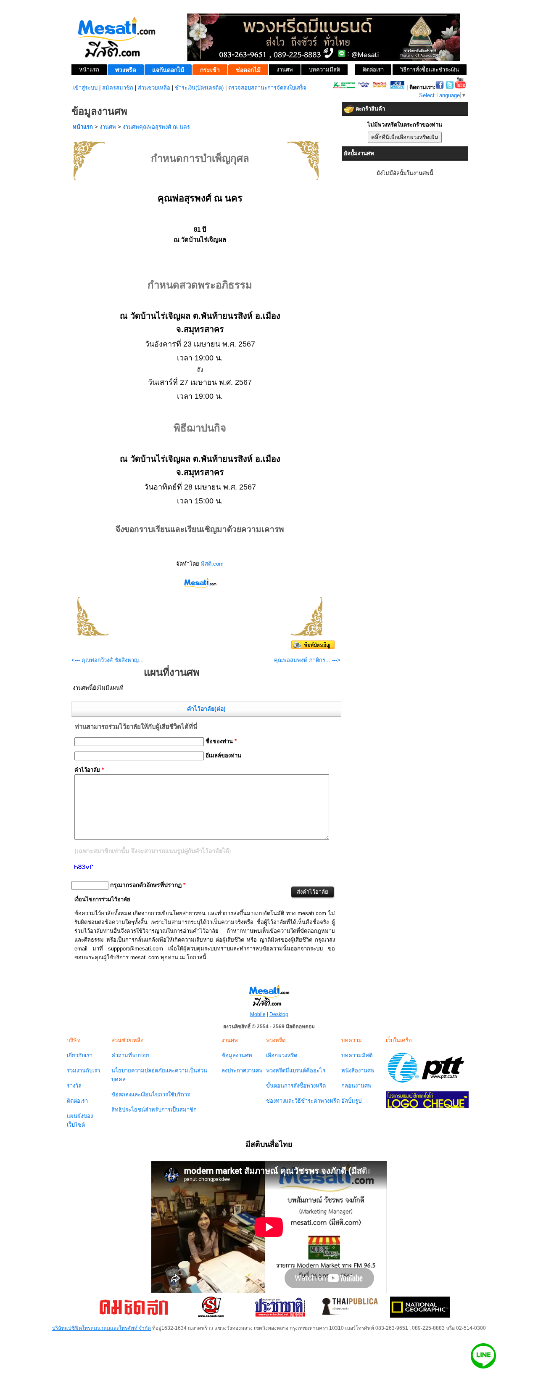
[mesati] (269, 995)
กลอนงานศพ (356, 1086)
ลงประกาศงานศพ (242, 1070)
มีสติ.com (212, 564)
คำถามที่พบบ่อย (130, 1055)
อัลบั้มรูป (351, 1101)
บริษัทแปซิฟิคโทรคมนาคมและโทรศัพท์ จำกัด (101, 1328)
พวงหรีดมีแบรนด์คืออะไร (295, 1070)
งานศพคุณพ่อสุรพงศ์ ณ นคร (156, 127)
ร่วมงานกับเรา (83, 1070)
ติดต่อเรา (77, 1101)
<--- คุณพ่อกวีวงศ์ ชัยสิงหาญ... (107, 660)
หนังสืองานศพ (357, 1070)
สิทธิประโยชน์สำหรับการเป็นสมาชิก (154, 1109)
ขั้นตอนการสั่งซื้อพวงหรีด (296, 1086)
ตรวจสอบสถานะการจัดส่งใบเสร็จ (267, 88)
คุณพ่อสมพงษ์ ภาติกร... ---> (307, 660)
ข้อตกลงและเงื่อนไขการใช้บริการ (150, 1094)
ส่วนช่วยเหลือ (154, 88)
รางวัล (74, 1086)
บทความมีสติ (356, 1055)
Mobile (258, 1014)
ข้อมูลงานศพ (237, 1055)
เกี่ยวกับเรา (79, 1055)
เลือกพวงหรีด (281, 1055)
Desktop (278, 1014)
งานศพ (108, 127)
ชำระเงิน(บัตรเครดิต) (199, 88)
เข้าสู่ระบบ (85, 88)
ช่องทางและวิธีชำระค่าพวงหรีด (303, 1101)
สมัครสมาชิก (117, 88)
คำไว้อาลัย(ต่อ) (206, 708)
